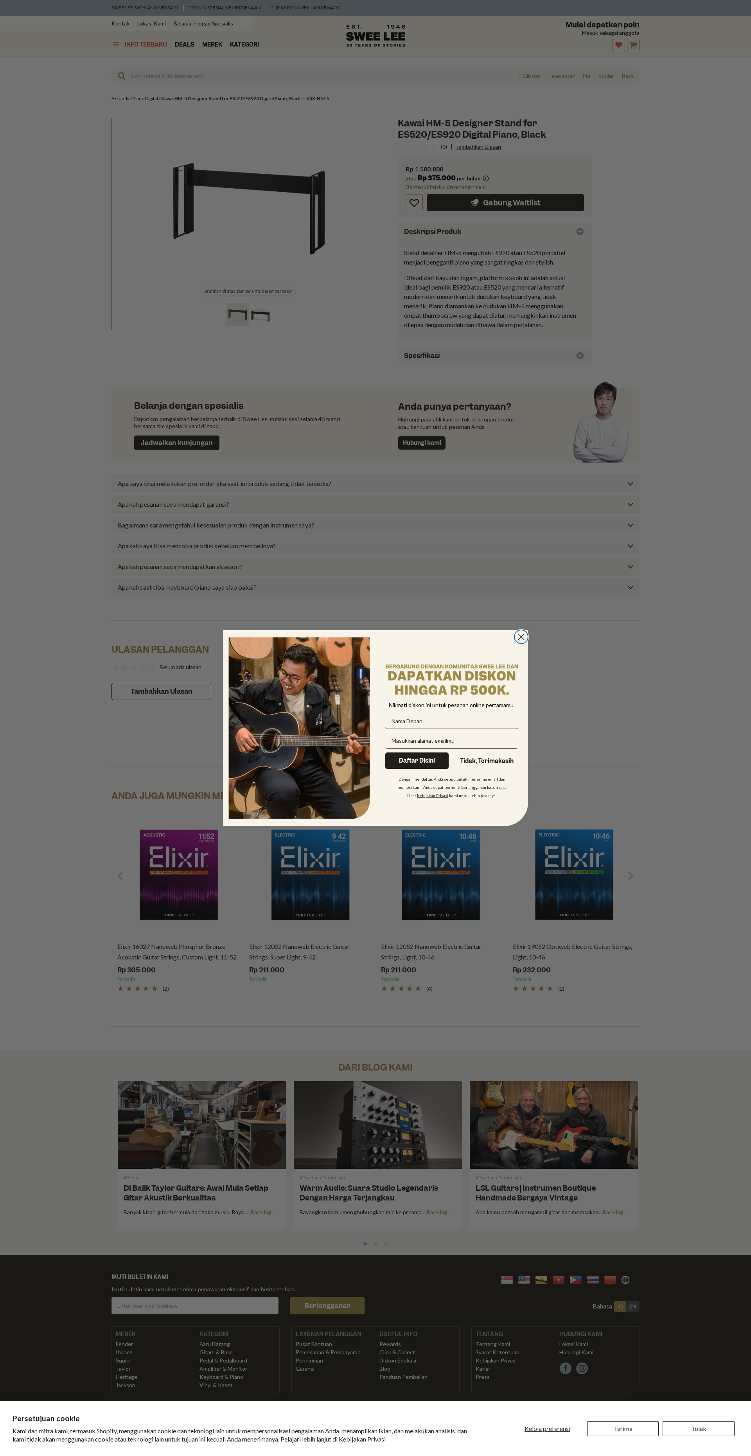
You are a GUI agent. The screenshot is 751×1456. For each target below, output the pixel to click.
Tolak (698, 1428)
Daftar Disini (417, 761)
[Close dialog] (521, 637)
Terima (623, 1428)
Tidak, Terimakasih (487, 761)
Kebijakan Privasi (362, 1439)
